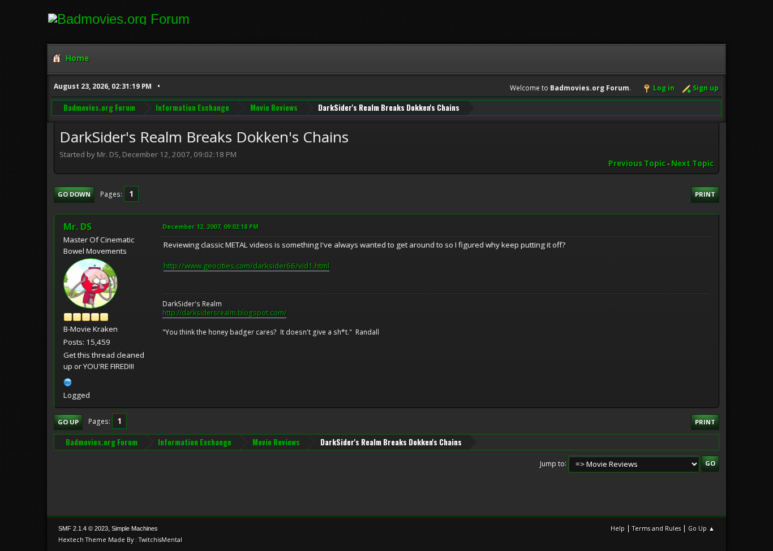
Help (618, 528)
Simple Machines (134, 528)
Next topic (692, 163)
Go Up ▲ (701, 528)
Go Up (68, 422)
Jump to (552, 463)
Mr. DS (77, 226)
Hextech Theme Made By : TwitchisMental (120, 539)
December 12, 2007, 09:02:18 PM (210, 226)
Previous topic (636, 163)
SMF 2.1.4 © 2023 (83, 528)
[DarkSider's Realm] (67, 381)
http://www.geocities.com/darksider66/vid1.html (246, 266)
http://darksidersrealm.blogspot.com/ (224, 313)
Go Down (74, 194)
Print (705, 194)
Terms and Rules (656, 528)
